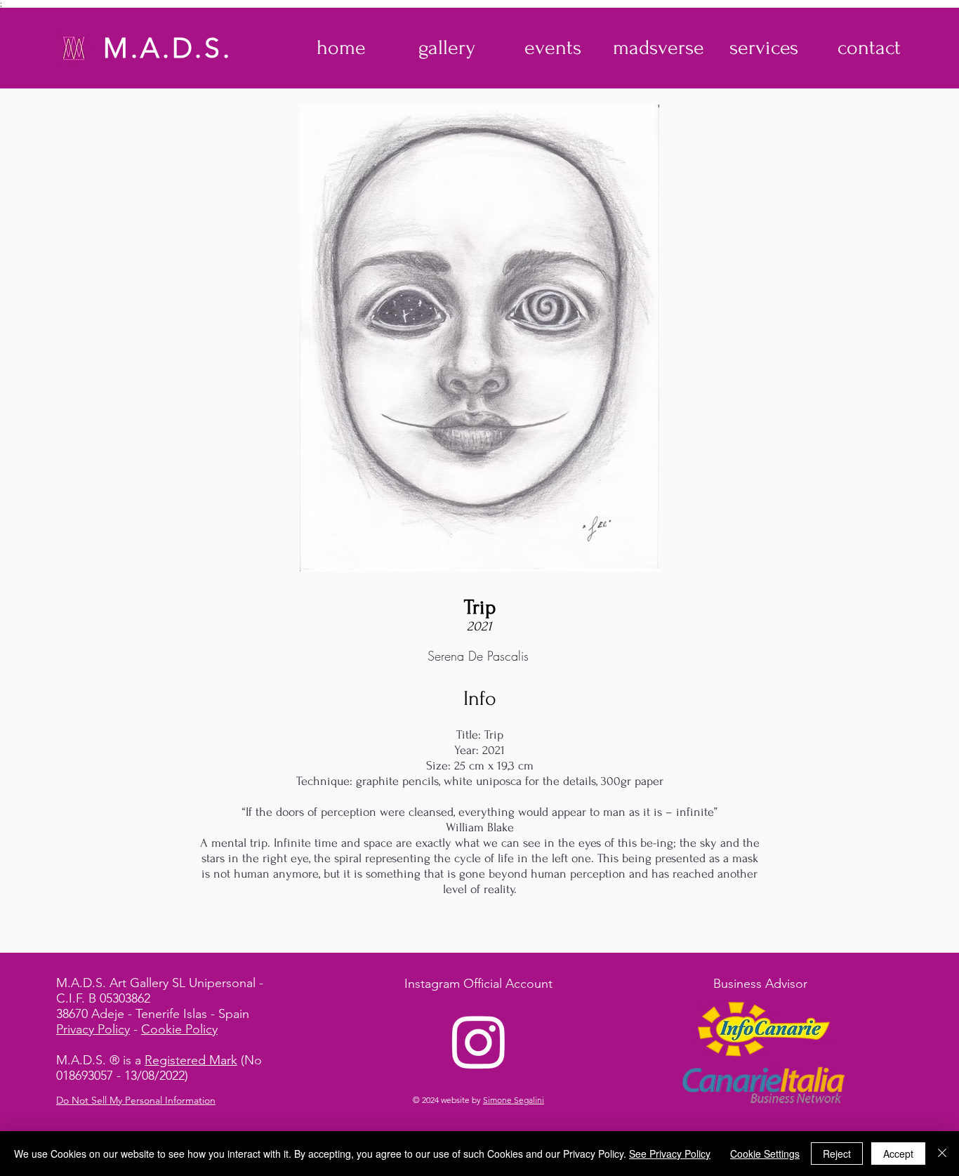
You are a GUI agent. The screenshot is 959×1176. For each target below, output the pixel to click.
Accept (898, 1154)
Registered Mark (191, 1060)
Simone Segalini (513, 1100)
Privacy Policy (93, 1029)
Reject (837, 1154)
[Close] (942, 1153)
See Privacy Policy (669, 1154)
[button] (447, 47)
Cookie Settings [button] (765, 1154)
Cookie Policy (179, 1029)
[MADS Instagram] (479, 1041)
